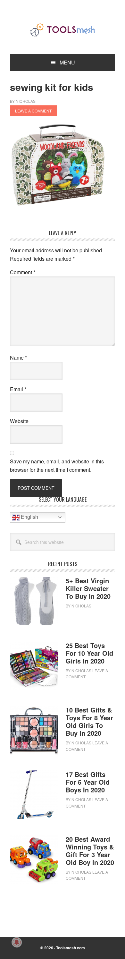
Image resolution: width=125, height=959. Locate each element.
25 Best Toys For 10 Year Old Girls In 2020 (89, 653)
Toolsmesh (62, 30)
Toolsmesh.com (70, 948)
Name (18, 357)
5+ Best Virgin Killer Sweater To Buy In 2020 (88, 588)
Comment (22, 272)
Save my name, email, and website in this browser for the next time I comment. (57, 465)
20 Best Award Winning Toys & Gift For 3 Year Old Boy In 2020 (90, 850)
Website (19, 421)
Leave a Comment (33, 110)
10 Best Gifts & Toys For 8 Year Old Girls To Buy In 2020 (89, 721)
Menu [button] (67, 62)
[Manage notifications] (17, 942)
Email (18, 389)
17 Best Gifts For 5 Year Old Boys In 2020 (88, 782)
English (29, 517)
